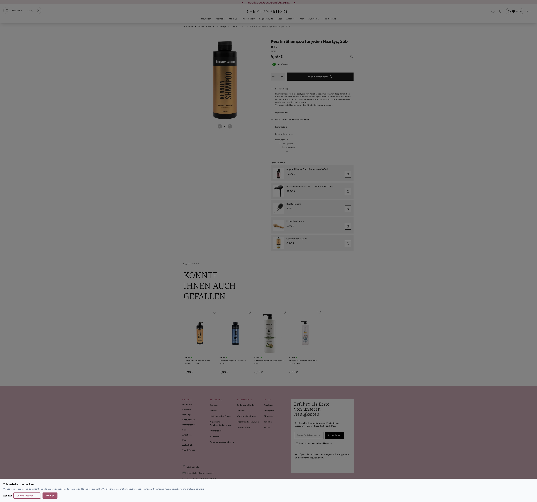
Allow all (50, 495)
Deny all (7, 495)
